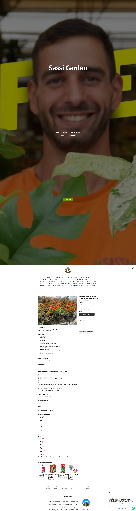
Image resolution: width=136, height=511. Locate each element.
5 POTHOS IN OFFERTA (59, 279)
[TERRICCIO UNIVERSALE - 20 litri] (63, 468)
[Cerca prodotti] (133, 268)
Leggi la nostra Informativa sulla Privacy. (116, 503)
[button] (82, 320)
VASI (60, 290)
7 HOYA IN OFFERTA (84, 277)
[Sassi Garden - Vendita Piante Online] (68, 271)
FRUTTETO (42, 285)
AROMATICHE (43, 283)
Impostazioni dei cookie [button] (122, 508)
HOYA (66, 285)
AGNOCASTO (80, 279)
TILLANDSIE (48, 290)
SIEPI (42, 290)
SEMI (93, 288)
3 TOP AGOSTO (50, 277)
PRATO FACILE (43, 281)
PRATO (75, 288)
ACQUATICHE (71, 281)
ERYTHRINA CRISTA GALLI (46, 279)
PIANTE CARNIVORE (46, 288)
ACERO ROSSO (62, 281)
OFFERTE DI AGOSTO (72, 277)
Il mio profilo (56, 488)
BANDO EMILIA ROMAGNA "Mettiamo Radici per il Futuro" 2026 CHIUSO (79, 290)
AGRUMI (48, 285)
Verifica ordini (64, 488)
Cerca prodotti (48, 488)
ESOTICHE (74, 283)
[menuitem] (95, 294)
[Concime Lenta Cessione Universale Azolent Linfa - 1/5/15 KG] (53, 468)
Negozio (39, 293)
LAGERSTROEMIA (70, 279)
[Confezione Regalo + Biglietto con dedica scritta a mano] (73, 468)
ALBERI (94, 281)
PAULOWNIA (93, 285)
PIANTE (44, 293)
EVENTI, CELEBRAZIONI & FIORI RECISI (87, 283)
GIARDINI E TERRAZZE (58, 285)
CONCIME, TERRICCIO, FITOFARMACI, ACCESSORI (59, 283)
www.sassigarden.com (50, 458)
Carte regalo (88, 488)
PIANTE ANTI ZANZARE (90, 279)
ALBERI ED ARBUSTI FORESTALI (83, 281)
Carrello (80, 488)
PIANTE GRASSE (68, 288)
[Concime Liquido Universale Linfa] (42, 468)
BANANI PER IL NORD (61, 277)
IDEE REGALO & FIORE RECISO (76, 285)
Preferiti (72, 488)
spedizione (81, 305)
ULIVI (55, 290)
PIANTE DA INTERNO (57, 288)
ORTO (87, 285)
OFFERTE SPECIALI (53, 281)
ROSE (88, 288)
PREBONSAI (82, 288)
